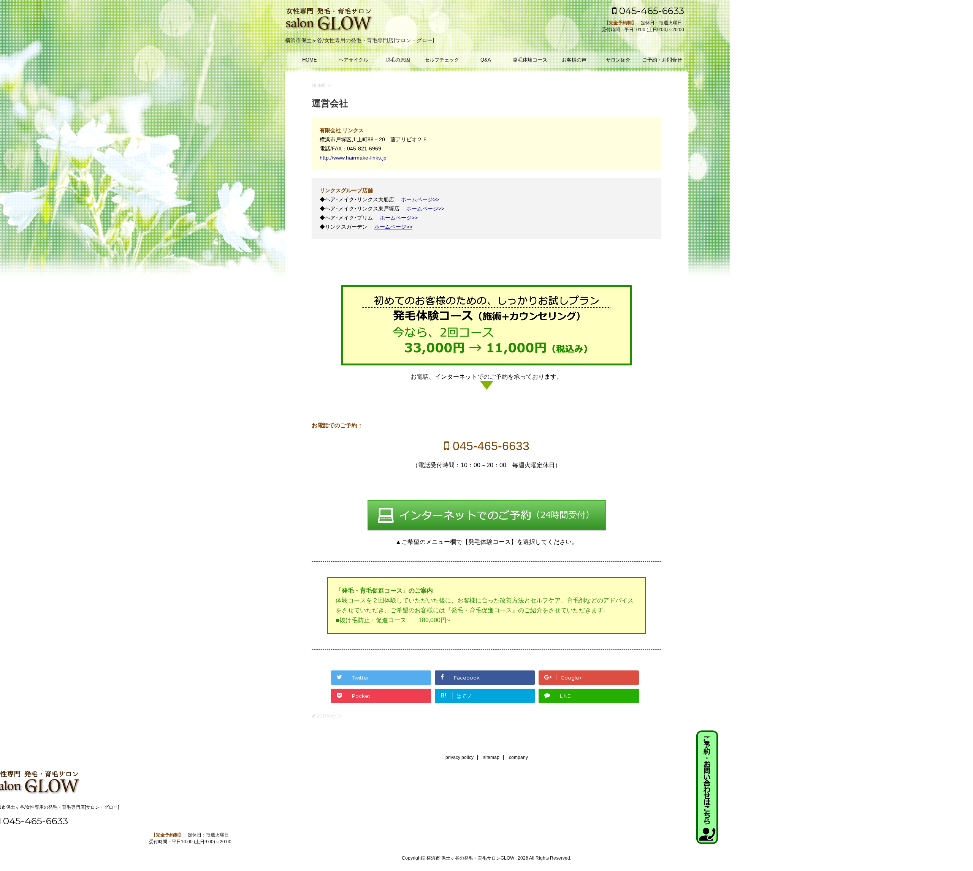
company (518, 757)
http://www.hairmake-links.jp (353, 158)
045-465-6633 (650, 10)
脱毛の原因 (397, 60)
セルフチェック (442, 60)
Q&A (485, 60)
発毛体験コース (530, 60)
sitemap (491, 757)
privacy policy (459, 757)
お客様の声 (574, 60)
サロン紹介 (618, 60)
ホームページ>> (420, 199)
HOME (309, 60)
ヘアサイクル (353, 60)
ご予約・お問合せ (662, 60)
